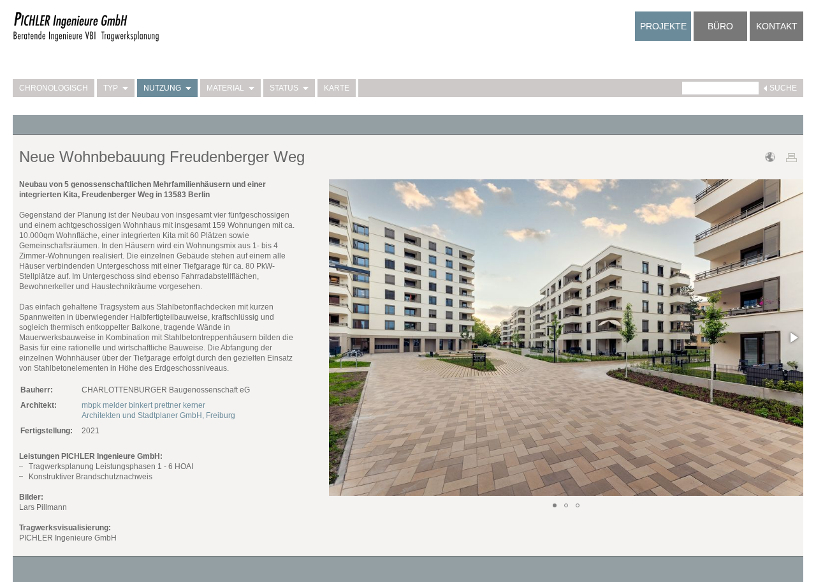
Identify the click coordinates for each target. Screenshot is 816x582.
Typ (110, 88)
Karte (336, 88)
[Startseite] (86, 39)
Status (284, 88)
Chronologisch (53, 88)
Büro (720, 26)
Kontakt (777, 26)
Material (225, 88)
